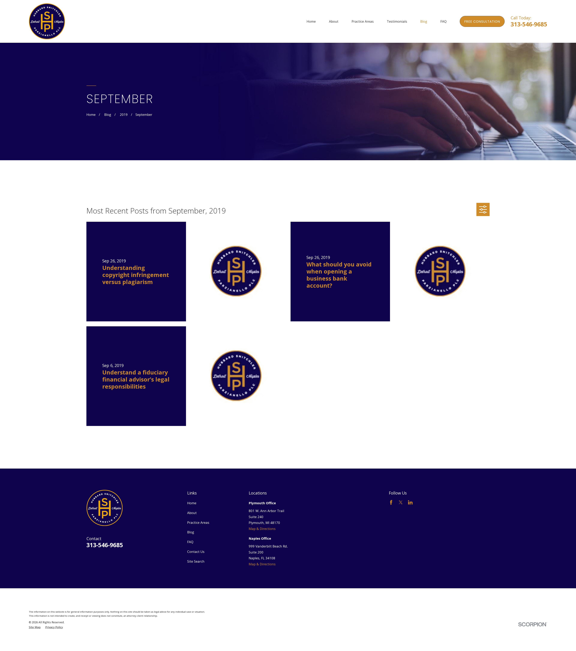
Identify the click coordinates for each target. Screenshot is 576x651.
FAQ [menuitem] (443, 21)
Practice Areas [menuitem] (363, 21)
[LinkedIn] (410, 502)
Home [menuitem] (311, 21)
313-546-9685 (529, 24)
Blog (190, 532)
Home (191, 503)
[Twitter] (400, 502)
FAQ (190, 542)
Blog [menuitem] (423, 21)
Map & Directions (262, 528)
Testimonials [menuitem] (397, 21)
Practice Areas (198, 522)
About (192, 512)
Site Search (195, 561)
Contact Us (195, 551)
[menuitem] (35, 627)
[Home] (47, 21)
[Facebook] (391, 502)
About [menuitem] (333, 21)
